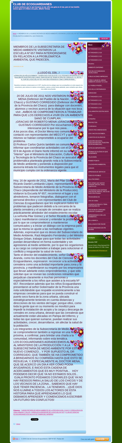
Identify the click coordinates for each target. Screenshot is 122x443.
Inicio (14, 33)
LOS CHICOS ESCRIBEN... (97, 133)
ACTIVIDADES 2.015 (95, 56)
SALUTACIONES (93, 179)
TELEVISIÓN (92, 157)
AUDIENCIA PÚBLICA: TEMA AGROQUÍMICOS (97, 205)
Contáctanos (92, 126)
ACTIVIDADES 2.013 (95, 108)
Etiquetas (16, 410)
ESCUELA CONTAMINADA (97, 89)
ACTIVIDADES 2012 (95, 104)
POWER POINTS (93, 161)
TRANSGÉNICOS (94, 197)
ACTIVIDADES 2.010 (95, 96)
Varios (90, 115)
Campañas (91, 119)
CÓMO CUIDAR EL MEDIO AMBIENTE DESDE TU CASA (97, 81)
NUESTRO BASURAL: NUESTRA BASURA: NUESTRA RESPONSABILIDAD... (98, 142)
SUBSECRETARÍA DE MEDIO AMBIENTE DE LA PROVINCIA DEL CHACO (45, 410)
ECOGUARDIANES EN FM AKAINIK (97, 228)
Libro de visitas (93, 201)
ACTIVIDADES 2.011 (95, 100)
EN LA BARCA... (93, 220)
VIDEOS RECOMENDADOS (97, 130)
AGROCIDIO (92, 93)
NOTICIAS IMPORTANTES (96, 148)
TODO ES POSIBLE (94, 175)
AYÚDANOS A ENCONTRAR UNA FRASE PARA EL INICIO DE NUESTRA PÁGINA (99, 191)
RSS (16, 439)
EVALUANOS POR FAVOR (96, 224)
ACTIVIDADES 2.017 (95, 49)
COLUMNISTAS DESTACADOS (98, 111)
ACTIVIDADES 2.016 (95, 53)
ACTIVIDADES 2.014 (95, 60)
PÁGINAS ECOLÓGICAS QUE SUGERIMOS (98, 152)
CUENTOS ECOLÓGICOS (96, 137)
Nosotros (91, 64)
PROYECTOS (92, 122)
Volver (18, 424)
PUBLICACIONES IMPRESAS (98, 76)
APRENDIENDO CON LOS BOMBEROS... (97, 216)
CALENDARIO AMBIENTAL (97, 164)
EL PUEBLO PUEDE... (95, 85)
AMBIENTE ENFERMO (95, 67)
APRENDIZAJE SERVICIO (96, 172)
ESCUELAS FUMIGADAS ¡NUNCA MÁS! (96, 72)
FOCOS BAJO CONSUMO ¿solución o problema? (96, 210)
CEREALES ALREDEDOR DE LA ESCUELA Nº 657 (47, 412)
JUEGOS (91, 168)
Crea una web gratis (87, 439)
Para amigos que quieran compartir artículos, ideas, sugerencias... (96, 184)
